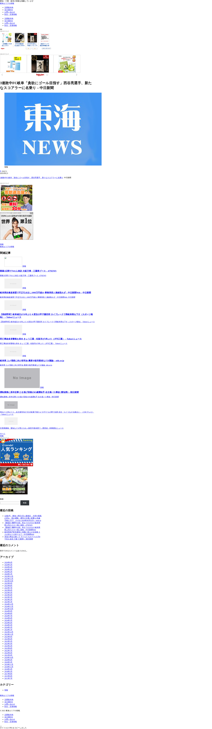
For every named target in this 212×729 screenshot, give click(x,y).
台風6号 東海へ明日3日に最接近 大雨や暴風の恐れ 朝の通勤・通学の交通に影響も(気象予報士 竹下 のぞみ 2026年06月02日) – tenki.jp (23, 518)
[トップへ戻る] (1, 726)
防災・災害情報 (10, 706)
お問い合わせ (9, 704)
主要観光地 (8, 700)
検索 (2, 499)
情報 (2, 244)
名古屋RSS (8, 702)
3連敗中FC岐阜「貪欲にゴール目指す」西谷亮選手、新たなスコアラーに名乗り (31, 178)
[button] (4, 171)
